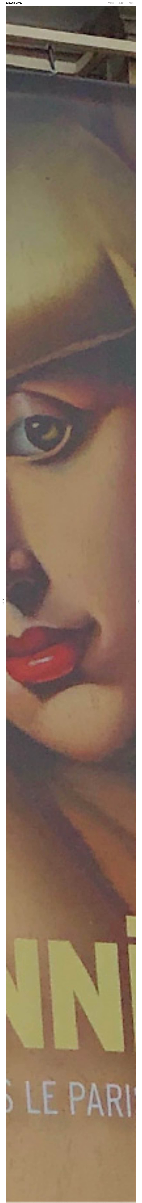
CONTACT (3, 601)
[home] (14, 3)
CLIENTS (121, 3)
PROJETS (111, 3)
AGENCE (131, 3)
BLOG (139, 601)
